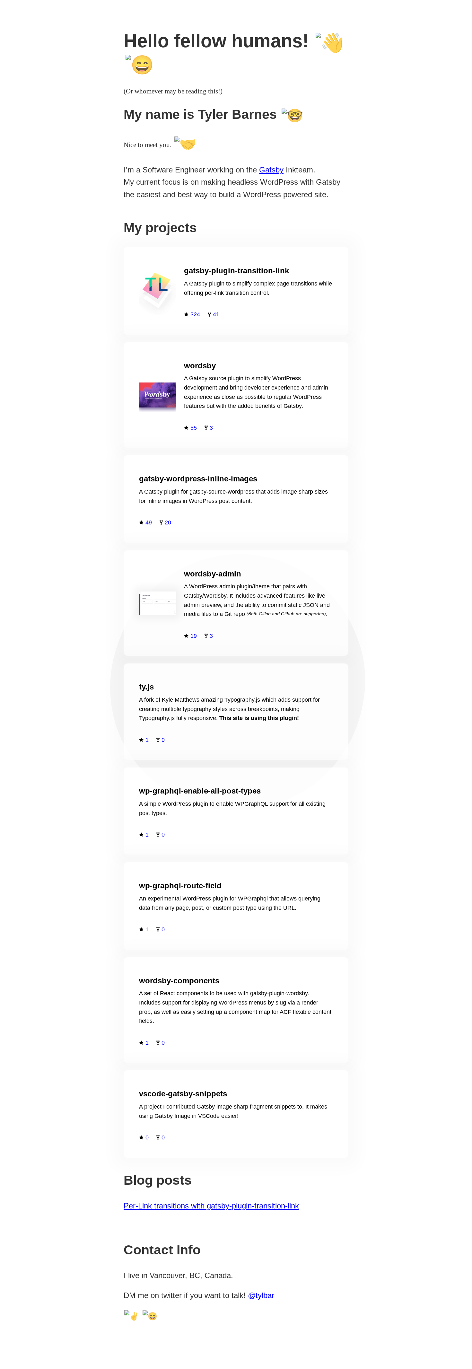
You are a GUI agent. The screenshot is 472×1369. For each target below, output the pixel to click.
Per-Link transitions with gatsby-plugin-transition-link (211, 1205)
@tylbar (261, 1295)
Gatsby (271, 169)
